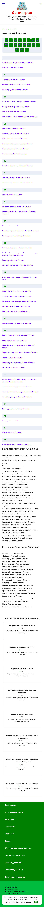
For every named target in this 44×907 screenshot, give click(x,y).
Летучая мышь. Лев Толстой (22, 669)
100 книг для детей (13, 863)
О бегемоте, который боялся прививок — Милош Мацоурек (22, 761)
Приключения (11, 805)
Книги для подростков (15, 855)
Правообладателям (13, 893)
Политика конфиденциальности (17, 891)
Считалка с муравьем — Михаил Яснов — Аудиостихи (22, 737)
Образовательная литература (18, 848)
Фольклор (9, 834)
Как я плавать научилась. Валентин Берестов (22, 691)
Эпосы (8, 841)
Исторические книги (14, 812)
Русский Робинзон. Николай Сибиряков (22, 783)
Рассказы (13, 29)
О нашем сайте (12, 887)
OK (36, 902)
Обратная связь (12, 889)
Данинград (22, 12)
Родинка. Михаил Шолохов (22, 714)
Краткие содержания (14, 870)
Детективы (9, 819)
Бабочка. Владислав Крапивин (22, 647)
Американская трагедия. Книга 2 (22, 625)
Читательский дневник (15, 877)
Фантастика (10, 827)
